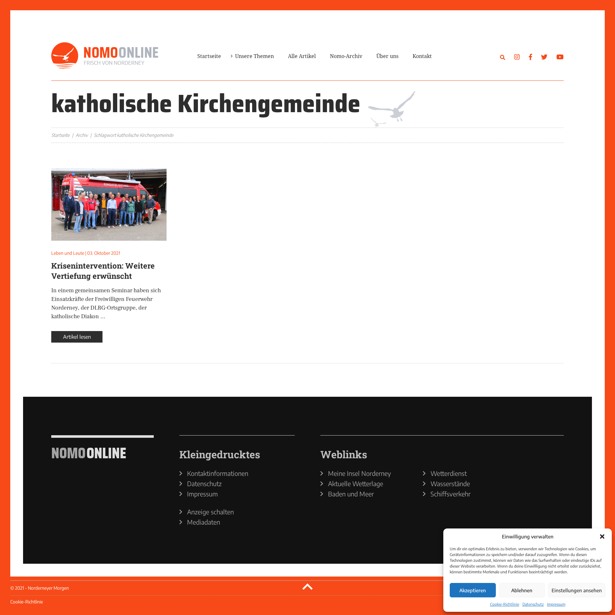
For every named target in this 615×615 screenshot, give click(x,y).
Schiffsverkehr (450, 494)
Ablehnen (521, 590)
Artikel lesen (77, 337)
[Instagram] (517, 57)
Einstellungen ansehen (577, 590)
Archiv (82, 135)
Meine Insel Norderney (359, 473)
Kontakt (422, 56)
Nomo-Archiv (346, 56)
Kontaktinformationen (217, 473)
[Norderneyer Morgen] (104, 55)
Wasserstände (450, 483)
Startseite (209, 56)
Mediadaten (203, 522)
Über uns (387, 56)
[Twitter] (544, 57)
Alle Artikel (302, 56)
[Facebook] (530, 57)
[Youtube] (560, 57)
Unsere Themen (254, 56)
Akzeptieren (472, 590)
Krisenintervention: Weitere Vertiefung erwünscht (103, 271)
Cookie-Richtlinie (504, 604)
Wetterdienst (448, 473)
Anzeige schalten (210, 512)
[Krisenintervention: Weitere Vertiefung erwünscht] (109, 205)
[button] (602, 536)
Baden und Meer (351, 494)
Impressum (556, 604)
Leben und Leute (67, 253)
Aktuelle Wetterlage (355, 483)
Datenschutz (533, 604)
